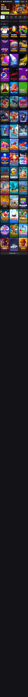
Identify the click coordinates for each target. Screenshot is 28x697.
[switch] (11, 21)
